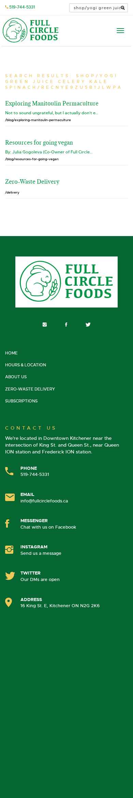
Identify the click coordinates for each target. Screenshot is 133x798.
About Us (16, 377)
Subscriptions (21, 401)
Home (11, 353)
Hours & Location (25, 365)
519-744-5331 (22, 7)
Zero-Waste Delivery (30, 389)
